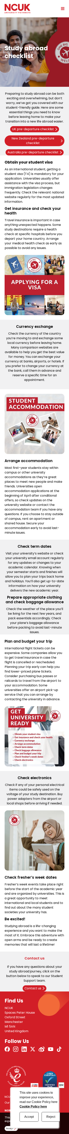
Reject (50, 1116)
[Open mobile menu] (61, 8)
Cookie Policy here (33, 1106)
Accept (29, 1116)
